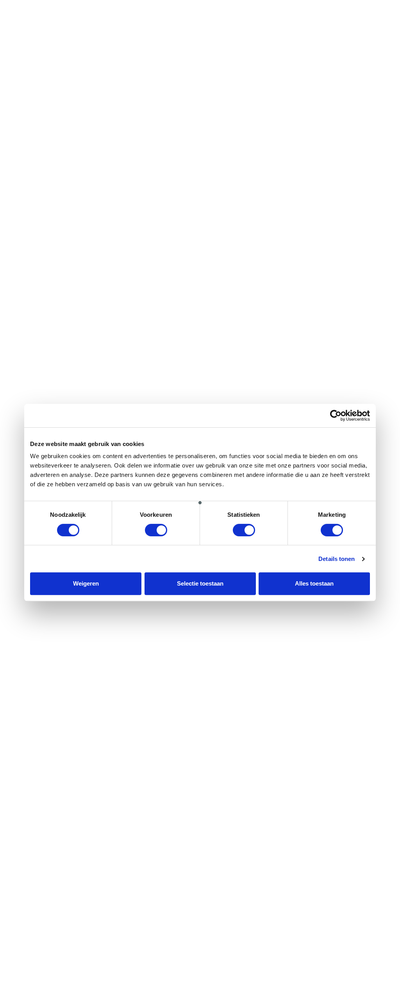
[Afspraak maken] (209, 9)
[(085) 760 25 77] (330, 9)
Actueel (229, 774)
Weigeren (86, 583)
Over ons (230, 738)
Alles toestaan (314, 583)
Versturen (33, 652)
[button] (150, 11)
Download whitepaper (51, 986)
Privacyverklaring (241, 765)
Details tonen (336, 558)
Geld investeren (141, 738)
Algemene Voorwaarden (250, 756)
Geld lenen (36, 738)
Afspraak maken (232, 20)
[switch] (156, 530)
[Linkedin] (382, 814)
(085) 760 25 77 (350, 20)
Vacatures (233, 747)
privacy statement (138, 634)
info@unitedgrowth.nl (329, 765)
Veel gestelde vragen (246, 783)
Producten (36, 747)
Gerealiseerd (137, 747)
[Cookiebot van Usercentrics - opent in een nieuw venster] (336, 415)
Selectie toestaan (200, 583)
